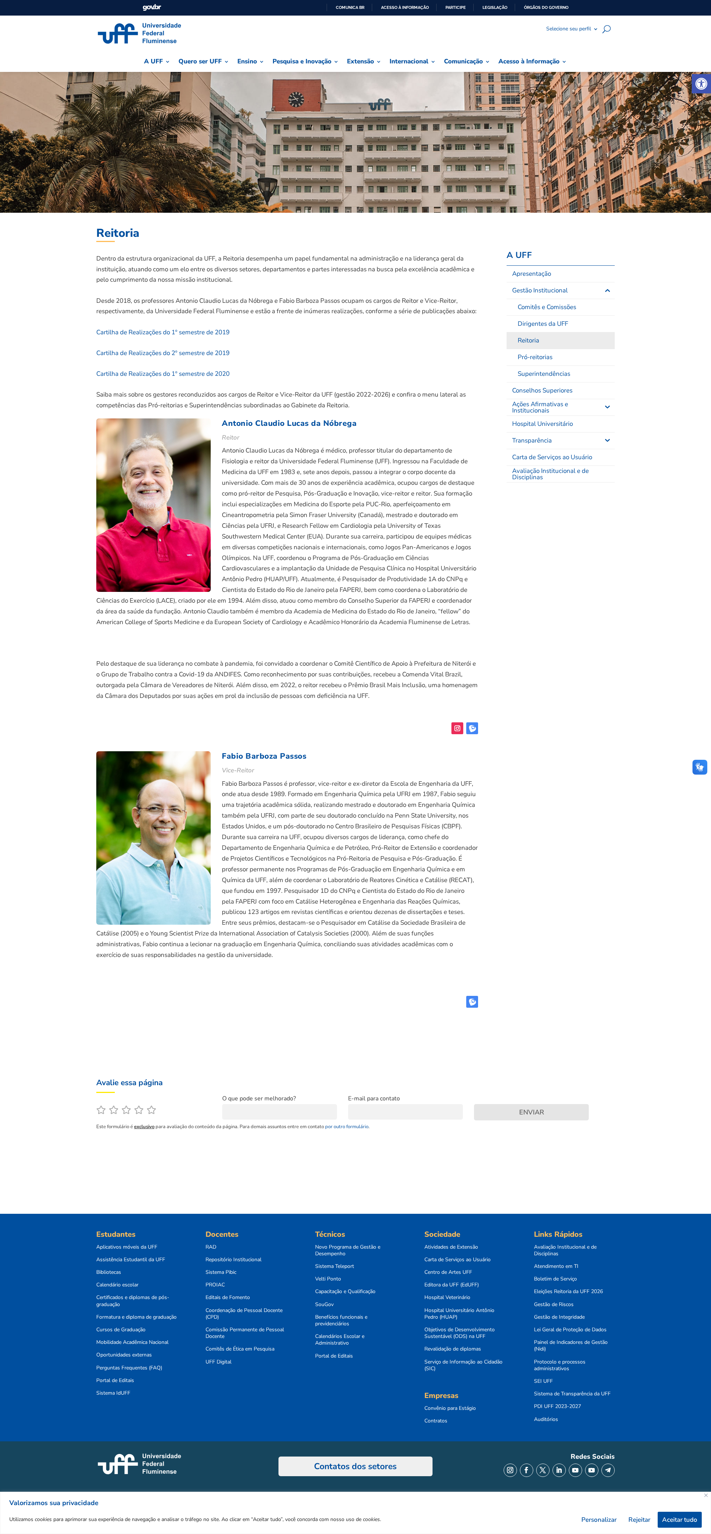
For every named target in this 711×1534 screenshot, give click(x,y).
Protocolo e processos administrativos (559, 1365)
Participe (455, 7)
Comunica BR (350, 7)
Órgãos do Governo (546, 7)
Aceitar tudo (679, 1519)
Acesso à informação (405, 7)
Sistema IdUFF (113, 1393)
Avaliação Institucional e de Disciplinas (565, 1250)
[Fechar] (706, 1495)
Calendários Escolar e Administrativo (339, 1339)
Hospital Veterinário (447, 1297)
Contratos (435, 1421)
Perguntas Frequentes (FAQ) (129, 1368)
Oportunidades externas (124, 1355)
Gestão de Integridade (559, 1317)
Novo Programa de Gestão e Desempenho (347, 1250)
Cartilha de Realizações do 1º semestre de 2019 (163, 332)
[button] (701, 83)
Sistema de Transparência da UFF (572, 1394)
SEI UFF (543, 1381)
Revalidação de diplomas (452, 1349)
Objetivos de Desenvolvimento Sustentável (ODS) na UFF (459, 1333)
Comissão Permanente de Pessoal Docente (245, 1333)
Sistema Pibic (221, 1272)
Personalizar (599, 1519)
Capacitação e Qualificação (345, 1291)
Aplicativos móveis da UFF (126, 1247)
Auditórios (546, 1419)
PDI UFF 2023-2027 (557, 1406)
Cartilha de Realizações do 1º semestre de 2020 (163, 374)
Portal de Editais (115, 1380)
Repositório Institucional (233, 1259)
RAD (211, 1247)
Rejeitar (639, 1519)
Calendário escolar (117, 1285)
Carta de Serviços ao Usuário (457, 1259)
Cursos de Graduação (121, 1329)
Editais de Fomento (228, 1297)
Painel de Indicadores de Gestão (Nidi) (571, 1345)
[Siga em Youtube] (575, 1470)
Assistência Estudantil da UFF (130, 1259)
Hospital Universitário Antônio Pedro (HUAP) (459, 1314)
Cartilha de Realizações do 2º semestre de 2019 (163, 353)
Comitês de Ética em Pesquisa (240, 1349)
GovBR (152, 7)
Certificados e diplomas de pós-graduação (132, 1301)
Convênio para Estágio (450, 1408)
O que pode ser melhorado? (259, 1098)
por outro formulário (346, 1126)
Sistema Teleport (334, 1266)
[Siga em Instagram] (457, 728)
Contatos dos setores (355, 1466)
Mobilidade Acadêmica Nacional (132, 1342)
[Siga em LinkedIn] (559, 1470)
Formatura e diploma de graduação (136, 1317)
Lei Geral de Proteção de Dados (570, 1329)
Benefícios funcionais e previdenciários (341, 1320)
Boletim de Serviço (555, 1279)
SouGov (324, 1304)
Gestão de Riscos (554, 1304)
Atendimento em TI (556, 1266)
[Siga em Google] (472, 728)
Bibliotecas (108, 1272)
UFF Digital (218, 1362)
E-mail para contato (374, 1098)
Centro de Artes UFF (448, 1272)
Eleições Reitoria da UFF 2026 (568, 1291)
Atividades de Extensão (451, 1247)
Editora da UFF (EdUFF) (451, 1285)
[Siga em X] (543, 1470)
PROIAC (215, 1285)
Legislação (495, 7)
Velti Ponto (328, 1279)
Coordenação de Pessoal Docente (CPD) (244, 1314)
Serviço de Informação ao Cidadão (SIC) (463, 1365)
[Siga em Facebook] (526, 1470)
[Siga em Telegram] (608, 1470)
